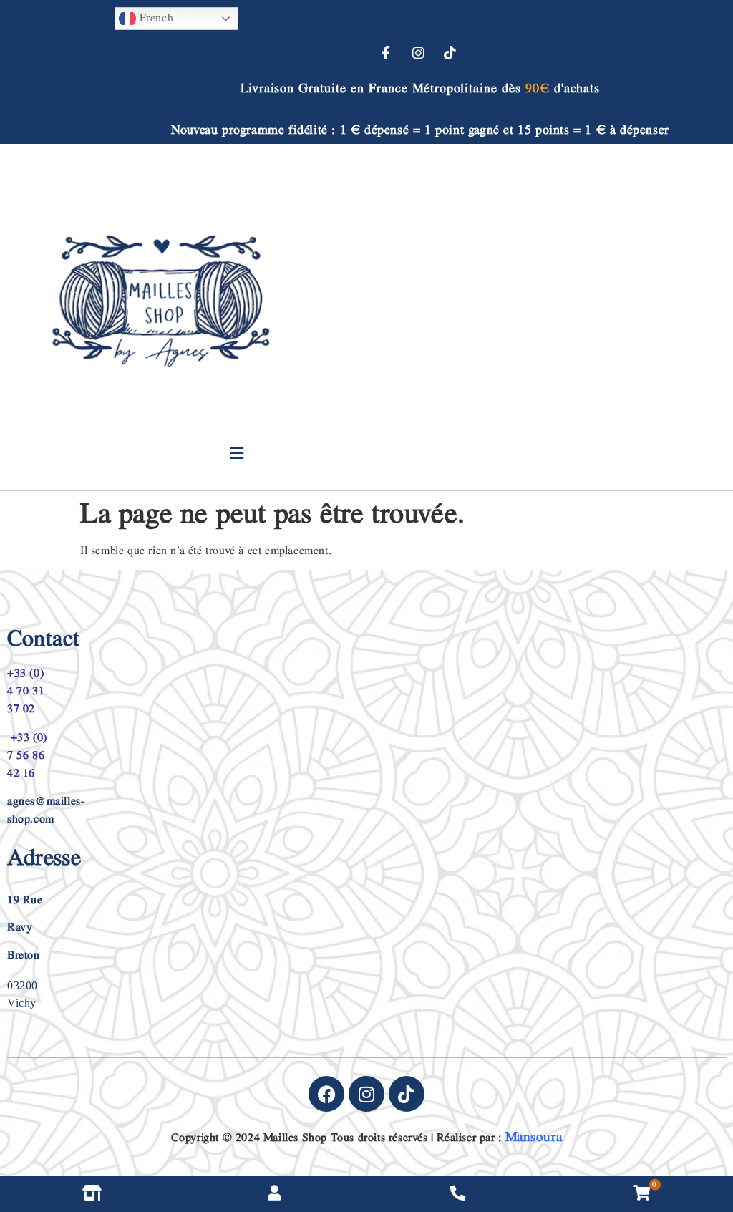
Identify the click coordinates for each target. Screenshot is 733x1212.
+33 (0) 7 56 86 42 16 (27, 755)
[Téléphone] (458, 1194)
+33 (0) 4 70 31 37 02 (25, 691)
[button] (236, 453)
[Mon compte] (274, 1194)
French (154, 18)
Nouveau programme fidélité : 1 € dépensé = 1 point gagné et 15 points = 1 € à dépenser (420, 129)
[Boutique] (91, 1194)
